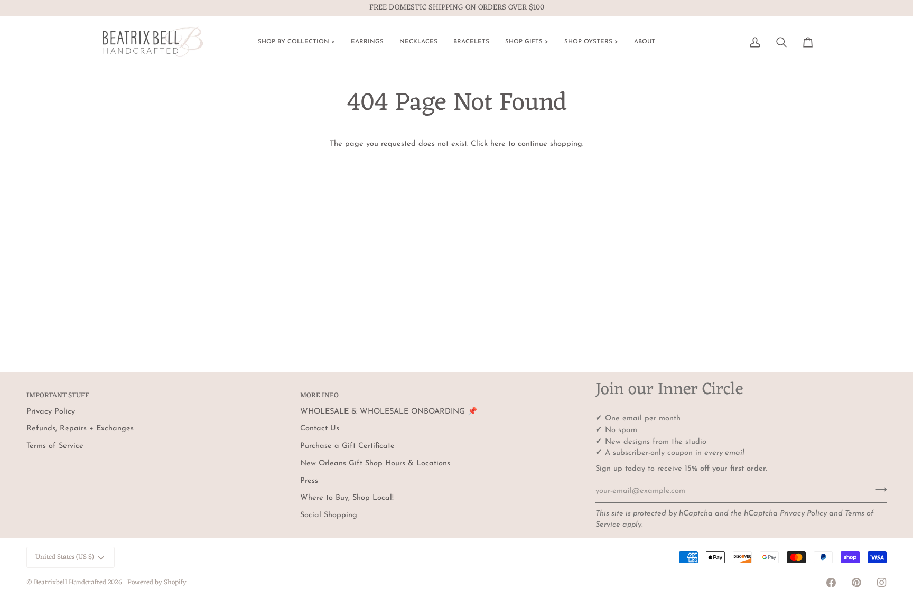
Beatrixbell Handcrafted (70, 582)
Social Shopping (328, 515)
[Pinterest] (856, 582)
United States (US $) (64, 557)
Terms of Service (54, 446)
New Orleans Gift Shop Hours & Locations (375, 463)
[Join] (878, 489)
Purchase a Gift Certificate (347, 446)
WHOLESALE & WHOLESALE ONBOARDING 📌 (388, 412)
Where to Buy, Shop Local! (347, 498)
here (498, 144)
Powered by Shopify (157, 582)
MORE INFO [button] (319, 395)
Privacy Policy (803, 514)
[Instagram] (882, 582)
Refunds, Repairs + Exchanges (80, 429)
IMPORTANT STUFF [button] (57, 395)
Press (309, 481)
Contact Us (319, 429)
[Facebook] (831, 582)
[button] (296, 42)
